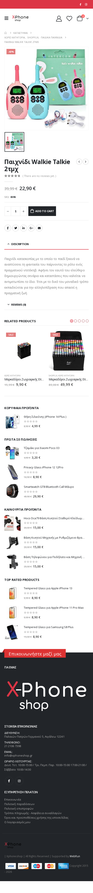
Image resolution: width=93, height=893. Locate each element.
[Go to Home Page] (5, 33)
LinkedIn (23, 228)
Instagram (19, 781)
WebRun (75, 856)
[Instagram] (86, 4)
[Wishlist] (69, 18)
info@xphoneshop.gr (18, 755)
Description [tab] (20, 244)
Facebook (7, 228)
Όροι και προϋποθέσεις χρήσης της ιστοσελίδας (36, 817)
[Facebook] (80, 4)
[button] (72, 321)
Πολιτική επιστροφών (18, 808)
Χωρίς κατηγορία (12, 375)
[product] (12, 421)
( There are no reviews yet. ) (39, 176)
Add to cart (44, 211)
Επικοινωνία (12, 799)
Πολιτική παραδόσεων (19, 804)
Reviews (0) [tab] (18, 305)
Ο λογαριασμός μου (17, 822)
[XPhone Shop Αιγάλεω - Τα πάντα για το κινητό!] (20, 18)
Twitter (15, 228)
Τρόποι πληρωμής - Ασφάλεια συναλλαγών (32, 813)
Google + (31, 228)
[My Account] (59, 18)
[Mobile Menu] (7, 18)
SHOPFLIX (53, 375)
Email (39, 228)
